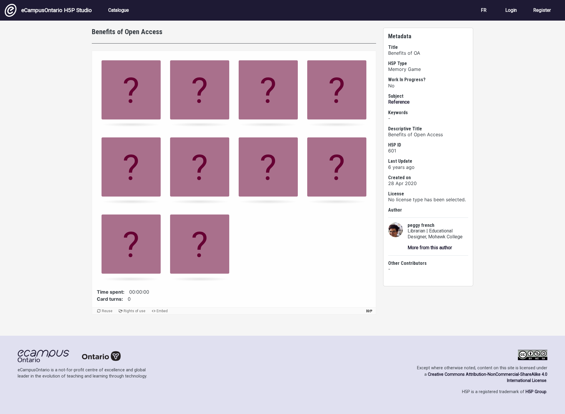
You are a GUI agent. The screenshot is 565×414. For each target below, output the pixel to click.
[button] (131, 91)
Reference (399, 102)
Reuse (107, 311)
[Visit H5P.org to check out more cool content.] (369, 310)
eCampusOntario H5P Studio (56, 10)
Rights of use (134, 311)
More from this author (430, 247)
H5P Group (536, 391)
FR (483, 10)
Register (542, 10)
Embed (162, 311)
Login (511, 10)
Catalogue (118, 10)
